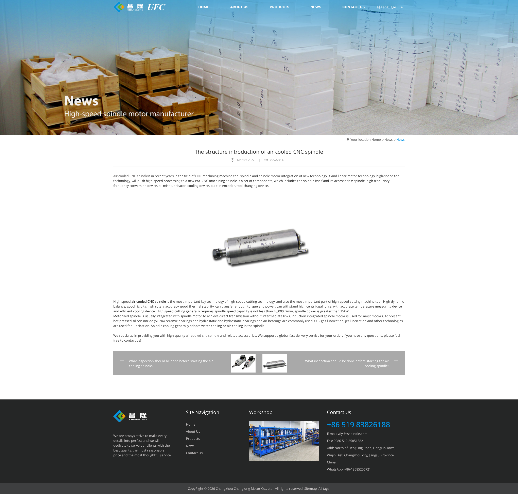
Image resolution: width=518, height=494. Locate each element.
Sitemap (310, 488)
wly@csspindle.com (352, 433)
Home (190, 424)
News (388, 139)
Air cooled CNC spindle (130, 176)
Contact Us (194, 453)
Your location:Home (365, 139)
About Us (193, 431)
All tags (323, 488)
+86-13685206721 (357, 469)
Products (193, 438)
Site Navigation (202, 412)
